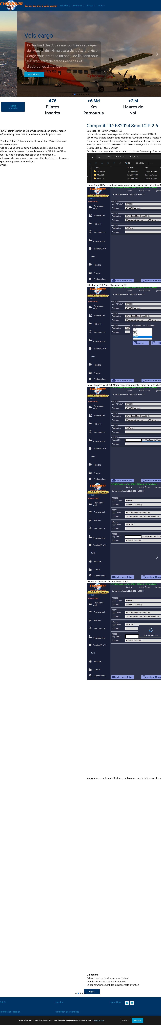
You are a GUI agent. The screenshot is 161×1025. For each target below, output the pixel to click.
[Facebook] (127, 1003)
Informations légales (10, 1011)
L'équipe (59, 1002)
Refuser (125, 1020)
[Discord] (132, 1003)
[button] (4, 54)
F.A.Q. (3, 1002)
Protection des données (67, 1011)
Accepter (137, 1020)
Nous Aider (115, 1002)
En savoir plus (98, 1020)
